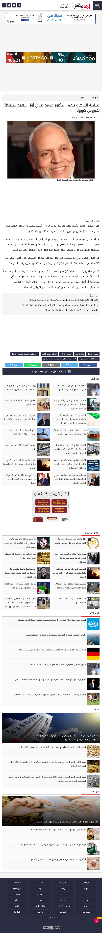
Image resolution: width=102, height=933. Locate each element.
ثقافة (17, 906)
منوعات (40, 900)
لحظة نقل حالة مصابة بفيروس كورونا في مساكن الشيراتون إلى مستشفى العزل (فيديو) (60, 305)
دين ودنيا (85, 900)
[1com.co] (51, 928)
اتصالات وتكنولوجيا (63, 906)
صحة (86, 906)
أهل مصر (89, 221)
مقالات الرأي (40, 906)
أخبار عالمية (17, 888)
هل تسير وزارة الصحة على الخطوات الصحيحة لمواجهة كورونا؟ (71, 310)
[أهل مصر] (81, 6)
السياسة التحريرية (51, 918)
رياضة (63, 888)
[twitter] (9, 5)
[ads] (51, 18)
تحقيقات (40, 894)
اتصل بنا (17, 912)
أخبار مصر (63, 882)
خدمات (17, 894)
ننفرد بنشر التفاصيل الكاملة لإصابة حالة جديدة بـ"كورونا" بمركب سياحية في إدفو (63, 300)
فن (86, 894)
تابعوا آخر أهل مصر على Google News (49, 371)
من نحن (40, 912)
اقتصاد (40, 882)
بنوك (40, 888)
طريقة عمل (86, 912)
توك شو (63, 894)
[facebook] (4, 5)
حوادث (85, 888)
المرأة (17, 900)
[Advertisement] (51, 200)
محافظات (17, 882)
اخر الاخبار (85, 882)
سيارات (63, 900)
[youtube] (14, 5)
